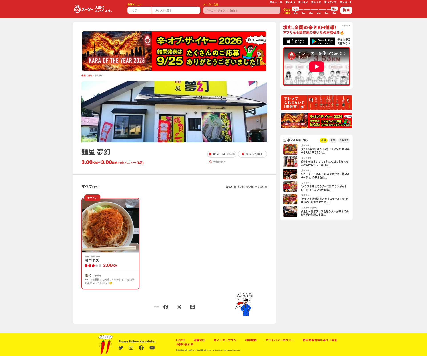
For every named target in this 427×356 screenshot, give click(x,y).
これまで (344, 140)
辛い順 (250, 186)
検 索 (346, 10)
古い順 (241, 186)
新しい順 (231, 186)
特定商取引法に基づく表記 (320, 340)
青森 (90, 75)
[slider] (295, 9)
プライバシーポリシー (279, 340)
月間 (332, 140)
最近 (323, 140)
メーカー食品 (210, 4)
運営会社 (199, 340)
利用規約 (251, 340)
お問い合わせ (184, 344)
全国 (83, 75)
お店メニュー (135, 4)
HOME (180, 340)
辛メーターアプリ (225, 340)
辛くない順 (261, 186)
